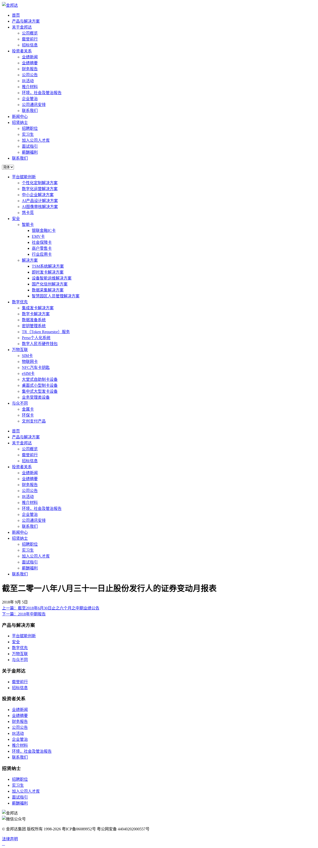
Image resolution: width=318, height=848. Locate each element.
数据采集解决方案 (48, 290)
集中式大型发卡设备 (40, 391)
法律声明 (10, 839)
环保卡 (28, 415)
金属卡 (28, 409)
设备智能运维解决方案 (52, 278)
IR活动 (28, 81)
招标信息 (30, 45)
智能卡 (28, 224)
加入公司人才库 (36, 140)
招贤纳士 (20, 122)
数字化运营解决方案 (40, 189)
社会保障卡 (42, 242)
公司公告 (30, 75)
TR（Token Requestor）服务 (46, 332)
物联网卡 (30, 361)
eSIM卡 (28, 373)
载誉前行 (30, 39)
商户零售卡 (42, 248)
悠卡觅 (28, 213)
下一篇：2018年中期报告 (24, 614)
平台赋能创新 (24, 177)
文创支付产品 (34, 421)
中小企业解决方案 (38, 195)
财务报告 (30, 69)
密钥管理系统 (34, 326)
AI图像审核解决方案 (40, 207)
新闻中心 (20, 116)
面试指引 (30, 146)
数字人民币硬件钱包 (40, 344)
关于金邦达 (22, 27)
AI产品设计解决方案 (40, 201)
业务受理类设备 (36, 397)
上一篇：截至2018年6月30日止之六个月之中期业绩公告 (50, 608)
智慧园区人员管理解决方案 (56, 296)
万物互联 (20, 350)
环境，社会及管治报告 (42, 93)
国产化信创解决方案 (50, 284)
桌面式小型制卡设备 (40, 385)
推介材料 (30, 87)
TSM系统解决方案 (48, 266)
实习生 (28, 134)
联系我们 (30, 110)
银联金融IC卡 (44, 230)
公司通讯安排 (34, 105)
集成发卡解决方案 (38, 308)
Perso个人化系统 (36, 338)
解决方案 (30, 260)
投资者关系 (22, 51)
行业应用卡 (42, 254)
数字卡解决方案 (36, 314)
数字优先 (20, 302)
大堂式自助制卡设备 (40, 379)
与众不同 (20, 403)
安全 (16, 218)
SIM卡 (27, 355)
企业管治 (30, 99)
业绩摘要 (30, 63)
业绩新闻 (30, 57)
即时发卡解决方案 (48, 272)
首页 (16, 15)
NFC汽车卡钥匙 (36, 367)
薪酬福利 (30, 152)
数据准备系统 (34, 320)
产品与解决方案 (26, 21)
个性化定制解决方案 (40, 183)
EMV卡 (38, 236)
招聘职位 (30, 128)
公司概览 (30, 33)
